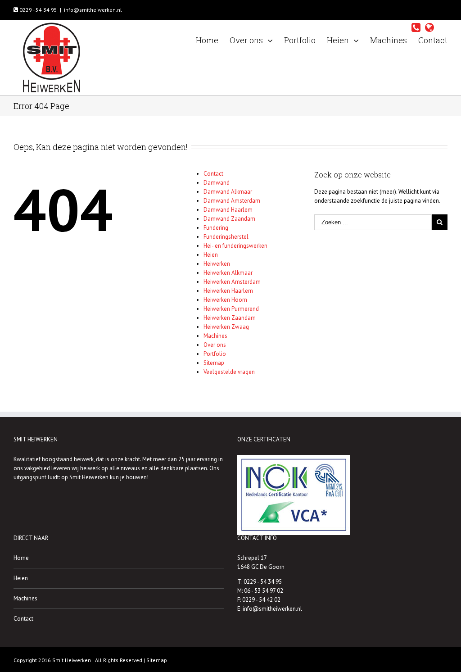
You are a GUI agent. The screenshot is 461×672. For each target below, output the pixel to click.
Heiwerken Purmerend (231, 309)
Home (21, 558)
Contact (213, 173)
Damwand (216, 182)
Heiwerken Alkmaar (228, 273)
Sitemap (213, 363)
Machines (215, 336)
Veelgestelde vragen (229, 372)
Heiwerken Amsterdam (232, 282)
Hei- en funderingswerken (235, 246)
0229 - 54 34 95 (37, 9)
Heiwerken (216, 264)
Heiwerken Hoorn (225, 300)
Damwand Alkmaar (227, 191)
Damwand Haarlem (228, 209)
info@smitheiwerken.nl (93, 9)
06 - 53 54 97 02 (263, 591)
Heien (210, 255)
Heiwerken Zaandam (229, 318)
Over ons (214, 345)
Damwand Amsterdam (231, 200)
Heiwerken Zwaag (226, 327)
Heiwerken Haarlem (228, 291)
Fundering (215, 228)
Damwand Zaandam (229, 218)
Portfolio (214, 354)
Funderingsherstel (226, 237)
